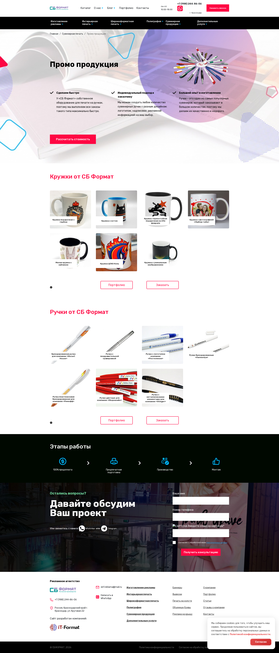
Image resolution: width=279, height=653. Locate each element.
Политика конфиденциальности (156, 647)
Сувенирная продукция (173, 23)
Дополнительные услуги (207, 23)
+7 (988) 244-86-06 (189, 3)
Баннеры (177, 587)
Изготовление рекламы (59, 23)
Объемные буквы (182, 607)
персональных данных (216, 542)
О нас (97, 8)
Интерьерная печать (90, 23)
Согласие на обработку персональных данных (204, 647)
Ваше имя (179, 493)
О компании (209, 587)
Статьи (207, 601)
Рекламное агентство (65, 581)
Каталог (86, 8)
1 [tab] (51, 287)
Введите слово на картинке (205, 525)
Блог (110, 8)
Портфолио (126, 8)
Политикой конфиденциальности (250, 634)
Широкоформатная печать (122, 23)
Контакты (142, 8)
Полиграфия (154, 21)
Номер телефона (183, 509)
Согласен (261, 642)
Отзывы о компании (214, 607)
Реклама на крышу (182, 614)
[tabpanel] (70, 230)
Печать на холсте (182, 601)
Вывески (177, 594)
